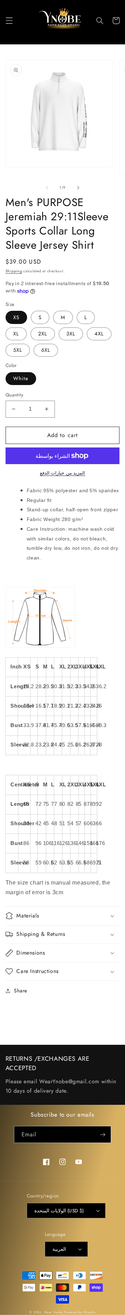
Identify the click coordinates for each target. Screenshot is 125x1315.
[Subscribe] (103, 1134)
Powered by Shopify (79, 1312)
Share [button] (20, 990)
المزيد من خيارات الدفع (62, 473)
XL (16, 334)
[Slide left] (47, 187)
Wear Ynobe (53, 1312)
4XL (99, 334)
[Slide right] (78, 187)
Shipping (14, 271)
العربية (59, 1249)
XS (16, 317)
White (20, 378)
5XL (17, 350)
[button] (9, 20)
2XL (42, 334)
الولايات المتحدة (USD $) (59, 1210)
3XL (70, 334)
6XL (45, 350)
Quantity (14, 394)
